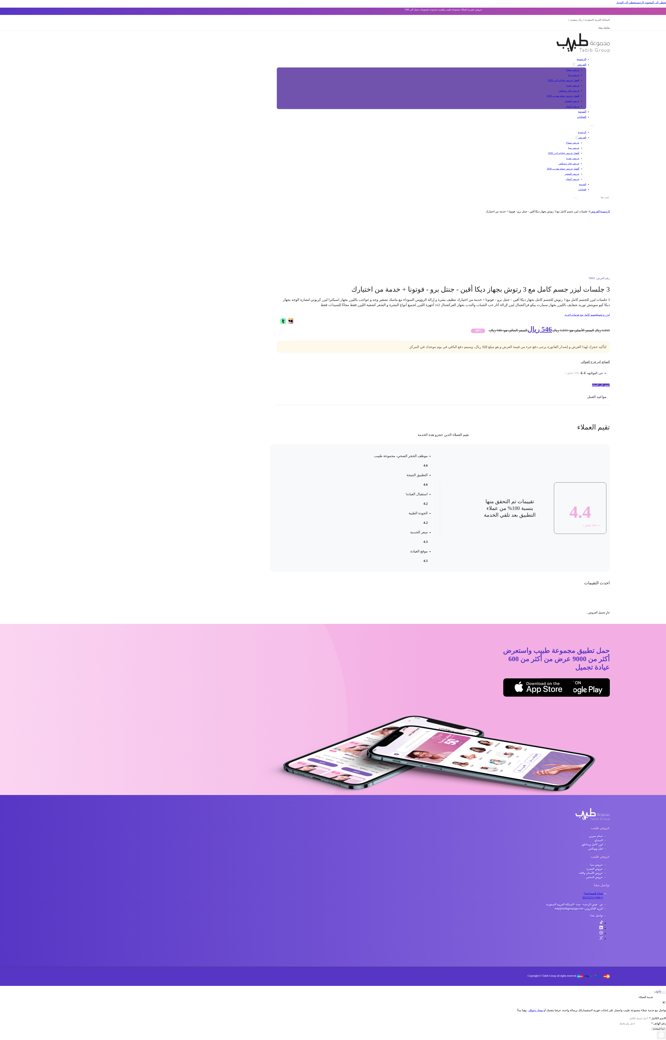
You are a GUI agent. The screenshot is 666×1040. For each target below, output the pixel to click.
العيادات (581, 116)
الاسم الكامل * (657, 1018)
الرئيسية (581, 59)
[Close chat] (663, 1002)
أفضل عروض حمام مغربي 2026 (563, 96)
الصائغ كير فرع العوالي (595, 362)
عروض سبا (573, 75)
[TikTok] (601, 923)
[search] (575, 198)
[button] (443, 397)
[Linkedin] (601, 928)
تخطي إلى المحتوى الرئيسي (651, 2)
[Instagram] (601, 933)
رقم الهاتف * (658, 1023)
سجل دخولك (536, 1010)
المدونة (582, 111)
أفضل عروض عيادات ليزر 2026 (563, 80)
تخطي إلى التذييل (626, 2)
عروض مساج (572, 70)
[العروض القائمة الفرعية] (574, 65)
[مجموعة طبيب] (592, 819)
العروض (581, 64)
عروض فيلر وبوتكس (568, 90)
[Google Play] (592, 688)
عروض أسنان (572, 106)
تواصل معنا (604, 27)
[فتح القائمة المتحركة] (591, 125)
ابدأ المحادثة (659, 1029)
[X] (601, 938)
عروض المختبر (572, 101)
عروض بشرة (572, 85)
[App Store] (556, 688)
